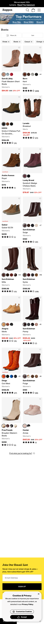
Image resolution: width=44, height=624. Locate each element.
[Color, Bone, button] (15, 426)
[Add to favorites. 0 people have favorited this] (19, 47)
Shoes (4, 42)
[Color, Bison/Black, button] (8, 124)
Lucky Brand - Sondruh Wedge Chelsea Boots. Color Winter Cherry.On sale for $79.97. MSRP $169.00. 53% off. (32, 170)
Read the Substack (26, 5)
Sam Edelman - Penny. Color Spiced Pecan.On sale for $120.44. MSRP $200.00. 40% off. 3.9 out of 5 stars (32, 320)
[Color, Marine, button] (8, 74)
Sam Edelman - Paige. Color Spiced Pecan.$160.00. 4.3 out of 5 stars (32, 371)
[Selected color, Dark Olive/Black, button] (4, 124)
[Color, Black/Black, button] (11, 124)
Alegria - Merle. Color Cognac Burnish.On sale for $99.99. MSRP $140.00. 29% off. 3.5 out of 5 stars (11, 320)
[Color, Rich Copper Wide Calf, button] (11, 275)
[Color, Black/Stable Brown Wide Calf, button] (36, 324)
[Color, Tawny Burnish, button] (8, 324)
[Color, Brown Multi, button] (29, 376)
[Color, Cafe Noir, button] (29, 225)
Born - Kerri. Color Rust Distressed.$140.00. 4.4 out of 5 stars (32, 69)
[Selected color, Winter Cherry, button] (25, 176)
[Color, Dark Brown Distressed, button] (29, 74)
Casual (27, 42)
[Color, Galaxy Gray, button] (29, 324)
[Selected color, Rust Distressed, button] (25, 74)
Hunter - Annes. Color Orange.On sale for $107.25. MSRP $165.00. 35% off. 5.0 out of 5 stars (32, 421)
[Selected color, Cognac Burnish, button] (4, 324)
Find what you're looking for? (20, 453)
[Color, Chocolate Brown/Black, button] (32, 324)
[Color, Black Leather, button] (32, 225)
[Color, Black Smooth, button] (15, 376)
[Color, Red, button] (11, 74)
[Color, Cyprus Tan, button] (36, 376)
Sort (32, 35)
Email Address (11, 578)
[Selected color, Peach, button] (4, 426)
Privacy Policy (27, 604)
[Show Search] (27, 10)
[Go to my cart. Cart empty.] (33, 10)
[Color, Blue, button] (11, 376)
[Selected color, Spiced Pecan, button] (25, 225)
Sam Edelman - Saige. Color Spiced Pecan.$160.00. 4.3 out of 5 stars (32, 220)
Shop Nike (16, 22)
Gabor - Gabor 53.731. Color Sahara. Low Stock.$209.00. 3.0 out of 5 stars (11, 220)
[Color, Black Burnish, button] (11, 324)
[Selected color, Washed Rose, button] (4, 74)
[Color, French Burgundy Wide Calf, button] (29, 275)
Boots (16, 42)
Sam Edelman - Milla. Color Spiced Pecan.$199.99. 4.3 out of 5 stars (11, 269)
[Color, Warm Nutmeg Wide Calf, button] (36, 275)
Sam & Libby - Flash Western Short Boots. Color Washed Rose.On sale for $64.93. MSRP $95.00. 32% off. (11, 69)
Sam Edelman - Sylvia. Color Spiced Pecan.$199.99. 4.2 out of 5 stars (32, 269)
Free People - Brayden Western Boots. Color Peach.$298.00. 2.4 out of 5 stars (11, 421)
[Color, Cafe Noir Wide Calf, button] (8, 275)
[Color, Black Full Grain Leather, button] (36, 74)
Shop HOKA (28, 22)
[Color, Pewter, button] (32, 74)
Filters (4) (13, 35)
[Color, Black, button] (29, 176)
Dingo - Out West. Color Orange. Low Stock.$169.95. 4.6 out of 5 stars (11, 371)
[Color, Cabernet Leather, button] (8, 426)
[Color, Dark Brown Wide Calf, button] (15, 275)
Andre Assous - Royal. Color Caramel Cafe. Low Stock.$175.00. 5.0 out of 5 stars (11, 170)
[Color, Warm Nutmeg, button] (32, 376)
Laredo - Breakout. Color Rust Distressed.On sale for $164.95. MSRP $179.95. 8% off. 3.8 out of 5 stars (32, 119)
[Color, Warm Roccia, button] (36, 225)
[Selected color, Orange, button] (4, 376)
